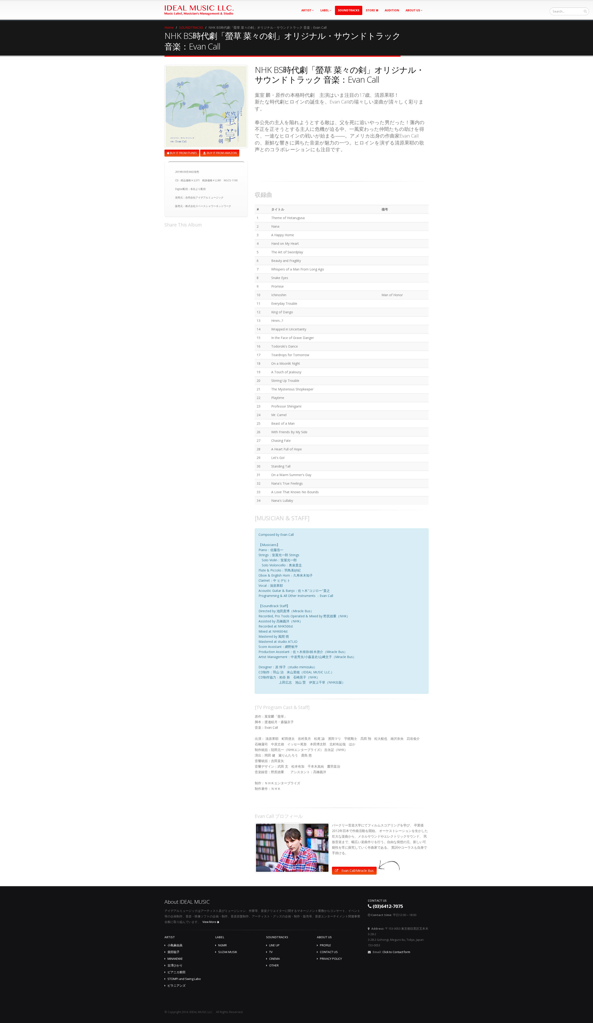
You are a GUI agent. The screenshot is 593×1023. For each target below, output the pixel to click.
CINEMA (274, 959)
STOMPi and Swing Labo (184, 979)
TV (271, 952)
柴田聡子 (173, 952)
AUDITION (392, 10)
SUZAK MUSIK (227, 952)
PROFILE (325, 945)
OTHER (274, 965)
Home (169, 27)
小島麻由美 (175, 945)
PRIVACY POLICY (331, 959)
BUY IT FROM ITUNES (183, 153)
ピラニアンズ (176, 986)
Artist (306, 10)
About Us (413, 10)
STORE (371, 10)
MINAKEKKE (175, 959)
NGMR (222, 945)
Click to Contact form (396, 952)
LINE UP (274, 945)
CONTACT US (329, 952)
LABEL (325, 10)
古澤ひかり (175, 965)
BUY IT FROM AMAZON (221, 153)
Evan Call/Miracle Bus (357, 870)
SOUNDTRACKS (348, 10)
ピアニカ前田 (176, 972)
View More (209, 922)
